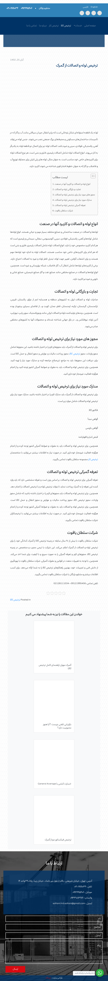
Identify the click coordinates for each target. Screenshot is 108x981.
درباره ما (43, 26)
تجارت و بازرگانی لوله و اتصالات (68, 189)
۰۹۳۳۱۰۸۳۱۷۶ (76, 898)
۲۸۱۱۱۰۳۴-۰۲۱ (80, 887)
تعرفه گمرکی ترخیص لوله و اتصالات (70, 205)
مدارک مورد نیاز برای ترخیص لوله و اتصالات (73, 200)
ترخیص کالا (66, 26)
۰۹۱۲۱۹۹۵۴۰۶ (78, 892)
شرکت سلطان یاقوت (64, 211)
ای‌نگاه (48, 978)
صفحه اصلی (90, 26)
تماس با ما (31, 26)
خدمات (78, 26)
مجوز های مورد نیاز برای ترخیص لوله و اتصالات (75, 195)
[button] (92, 177)
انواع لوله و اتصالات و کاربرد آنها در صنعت (72, 184)
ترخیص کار (54, 26)
